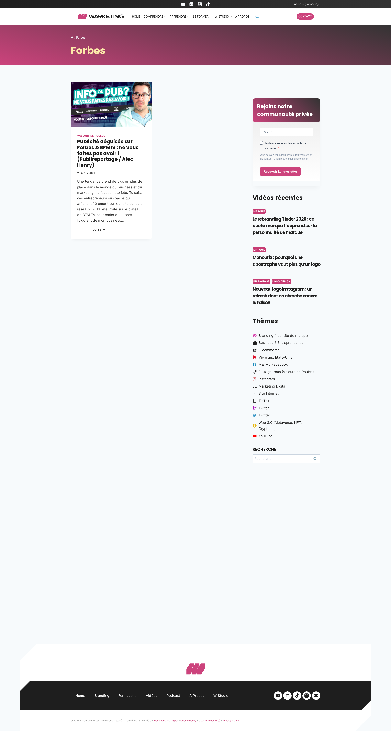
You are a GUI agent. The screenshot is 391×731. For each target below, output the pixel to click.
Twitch (264, 408)
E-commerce (269, 350)
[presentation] (111, 104)
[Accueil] (72, 37)
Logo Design (281, 281)
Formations (127, 695)
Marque (259, 211)
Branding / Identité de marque (283, 335)
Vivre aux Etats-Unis (275, 357)
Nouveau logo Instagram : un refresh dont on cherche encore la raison (285, 296)
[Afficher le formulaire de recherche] (257, 16)
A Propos (196, 695)
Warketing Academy (306, 4)
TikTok (264, 401)
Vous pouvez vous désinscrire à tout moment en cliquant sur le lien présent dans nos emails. (286, 156)
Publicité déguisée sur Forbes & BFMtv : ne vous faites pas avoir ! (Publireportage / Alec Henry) (107, 153)
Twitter (264, 415)
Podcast (173, 695)
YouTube (266, 436)
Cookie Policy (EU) (209, 720)
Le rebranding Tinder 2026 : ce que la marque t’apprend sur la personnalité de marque (285, 226)
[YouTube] (183, 4)
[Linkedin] (191, 4)
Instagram (261, 281)
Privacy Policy (231, 720)
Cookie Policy (188, 720)
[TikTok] (208, 4)
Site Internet (269, 393)
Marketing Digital (272, 386)
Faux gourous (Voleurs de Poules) (286, 372)
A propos (242, 16)
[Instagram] (200, 4)
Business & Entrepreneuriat (281, 343)
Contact (305, 16)
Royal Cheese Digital (166, 720)
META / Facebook (273, 364)
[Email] (316, 695)
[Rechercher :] (286, 458)
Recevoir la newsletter (280, 171)
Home (136, 16)
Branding (101, 695)
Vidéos (151, 695)
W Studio (220, 695)
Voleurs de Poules (91, 135)
